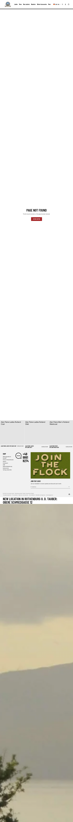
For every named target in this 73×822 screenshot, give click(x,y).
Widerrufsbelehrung (7, 466)
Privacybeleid (15, 495)
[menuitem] (49, 4)
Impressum (5, 463)
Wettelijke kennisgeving (40, 495)
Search (4, 461)
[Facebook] (69, 494)
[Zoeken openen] (62, 4)
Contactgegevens (49, 495)
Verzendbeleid (32, 495)
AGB (4, 464)
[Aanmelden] (69, 487)
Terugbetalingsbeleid (7, 495)
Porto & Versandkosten (8, 459)
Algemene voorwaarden (23, 495)
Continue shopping (36, 219)
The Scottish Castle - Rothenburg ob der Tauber (15, 493)
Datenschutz (6, 468)
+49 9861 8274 (26, 457)
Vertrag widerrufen (7, 469)
